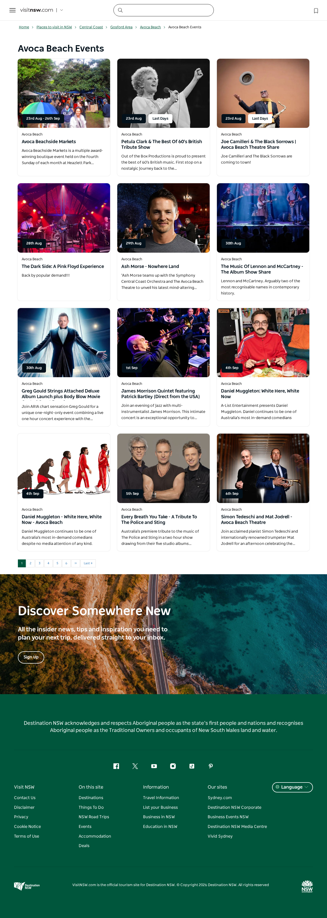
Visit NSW (24, 787)
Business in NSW (159, 817)
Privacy (21, 817)
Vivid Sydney (220, 836)
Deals (84, 846)
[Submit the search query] (120, 10)
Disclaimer (24, 807)
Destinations (91, 798)
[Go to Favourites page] (315, 10)
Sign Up (31, 657)
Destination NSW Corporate (234, 807)
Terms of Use (26, 836)
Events (85, 827)
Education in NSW (160, 827)
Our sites (217, 787)
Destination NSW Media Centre (237, 827)
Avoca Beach (150, 27)
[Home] (36, 10)
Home (24, 27)
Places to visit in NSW (54, 27)
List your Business (160, 807)
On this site (91, 787)
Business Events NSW (228, 817)
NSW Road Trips (94, 817)
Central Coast (91, 27)
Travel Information (161, 798)
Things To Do (91, 807)
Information (156, 787)
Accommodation (95, 836)
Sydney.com (220, 798)
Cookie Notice (27, 827)
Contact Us (25, 798)
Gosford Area (121, 27)
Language (291, 787)
